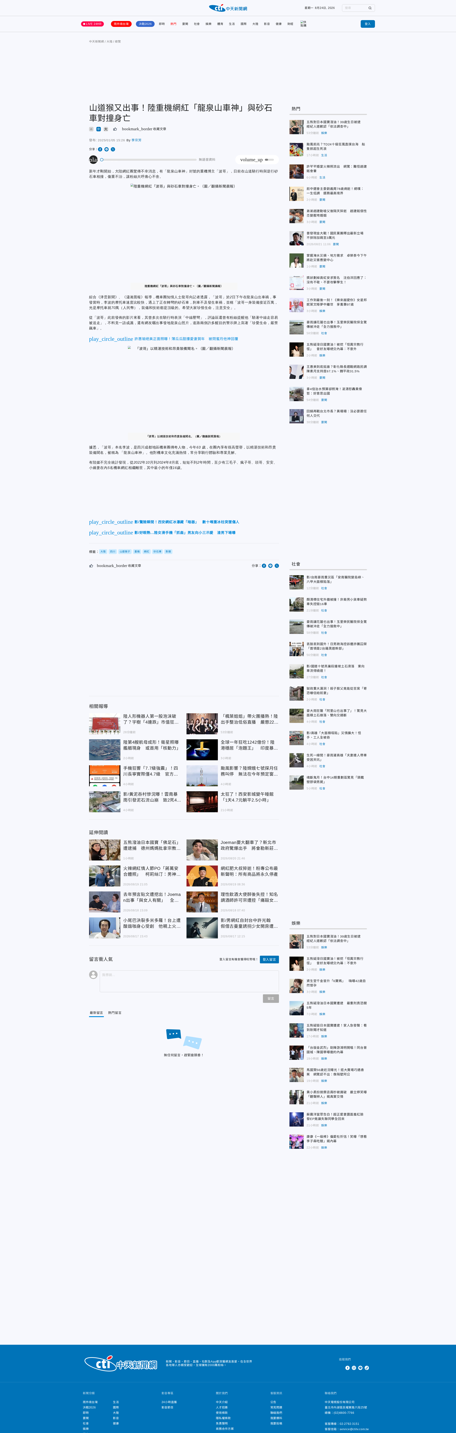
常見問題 (276, 1407)
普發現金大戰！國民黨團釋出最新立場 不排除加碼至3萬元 (296, 238)
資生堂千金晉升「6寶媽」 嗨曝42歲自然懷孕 (296, 986)
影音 (267, 23)
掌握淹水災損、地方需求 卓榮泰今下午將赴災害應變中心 (296, 260)
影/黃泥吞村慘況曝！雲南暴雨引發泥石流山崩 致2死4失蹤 (104, 801)
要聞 (185, 23)
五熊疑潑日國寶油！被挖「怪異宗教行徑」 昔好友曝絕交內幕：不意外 (296, 349)
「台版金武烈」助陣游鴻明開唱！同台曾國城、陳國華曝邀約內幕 (296, 1053)
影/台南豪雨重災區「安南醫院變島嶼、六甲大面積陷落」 (296, 582)
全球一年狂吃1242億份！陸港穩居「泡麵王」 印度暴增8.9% (202, 749)
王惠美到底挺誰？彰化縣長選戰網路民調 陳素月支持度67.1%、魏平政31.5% (296, 372)
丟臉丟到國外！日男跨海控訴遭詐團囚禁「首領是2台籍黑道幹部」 (296, 649)
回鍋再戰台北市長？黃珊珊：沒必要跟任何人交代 (296, 416)
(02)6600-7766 (344, 1412)
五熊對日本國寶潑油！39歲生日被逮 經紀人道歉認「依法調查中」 (296, 127)
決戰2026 (145, 23)
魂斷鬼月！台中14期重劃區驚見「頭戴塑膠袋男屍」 (296, 782)
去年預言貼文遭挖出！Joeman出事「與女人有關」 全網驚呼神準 (104, 901)
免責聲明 (222, 1423)
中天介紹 (222, 1402)
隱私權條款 (223, 1418)
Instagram (354, 1368)
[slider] (148, 160)
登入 (368, 23)
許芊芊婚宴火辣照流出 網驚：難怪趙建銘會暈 (296, 171)
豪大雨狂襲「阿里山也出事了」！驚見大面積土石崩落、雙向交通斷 (296, 716)
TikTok (367, 1368)
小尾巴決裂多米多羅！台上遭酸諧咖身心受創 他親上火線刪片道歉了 (104, 927)
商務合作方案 (225, 1428)
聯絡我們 (276, 1412)
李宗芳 (136, 140)
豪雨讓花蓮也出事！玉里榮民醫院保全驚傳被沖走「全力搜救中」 (296, 327)
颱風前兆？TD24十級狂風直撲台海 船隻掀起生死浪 (296, 149)
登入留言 (269, 959)
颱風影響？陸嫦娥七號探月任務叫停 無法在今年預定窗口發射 (202, 775)
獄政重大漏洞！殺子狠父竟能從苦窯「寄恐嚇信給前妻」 (296, 693)
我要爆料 (276, 1418)
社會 (197, 23)
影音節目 (167, 1407)
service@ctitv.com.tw (354, 1429)
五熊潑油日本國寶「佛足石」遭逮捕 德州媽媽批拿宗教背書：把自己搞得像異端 (104, 849)
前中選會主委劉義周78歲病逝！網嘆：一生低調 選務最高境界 (296, 194)
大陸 (255, 23)
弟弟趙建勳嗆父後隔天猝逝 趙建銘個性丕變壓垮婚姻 (296, 216)
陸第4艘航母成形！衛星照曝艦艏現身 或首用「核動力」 (104, 749)
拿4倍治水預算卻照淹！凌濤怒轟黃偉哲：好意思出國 (296, 394)
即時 (162, 23)
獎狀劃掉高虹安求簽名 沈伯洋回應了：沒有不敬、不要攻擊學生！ (296, 283)
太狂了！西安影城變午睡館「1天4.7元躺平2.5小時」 (202, 801)
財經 (290, 23)
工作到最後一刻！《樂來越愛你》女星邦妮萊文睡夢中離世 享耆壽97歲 (296, 305)
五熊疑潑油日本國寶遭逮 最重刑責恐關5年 (296, 1008)
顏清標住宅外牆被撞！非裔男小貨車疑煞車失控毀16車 (296, 604)
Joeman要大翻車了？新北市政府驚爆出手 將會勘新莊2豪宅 (202, 849)
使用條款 (222, 1412)
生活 (232, 23)
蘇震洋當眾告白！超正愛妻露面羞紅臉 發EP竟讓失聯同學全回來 (296, 1119)
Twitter (341, 1368)
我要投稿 (276, 1423)
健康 (279, 23)
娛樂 (209, 23)
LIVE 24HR (94, 23)
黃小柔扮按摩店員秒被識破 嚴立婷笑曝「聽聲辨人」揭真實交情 (296, 1097)
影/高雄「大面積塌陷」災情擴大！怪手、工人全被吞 (296, 738)
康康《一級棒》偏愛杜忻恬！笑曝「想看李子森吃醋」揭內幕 (296, 1142)
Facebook (347, 1368)
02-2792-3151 (349, 1423)
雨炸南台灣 (121, 23)
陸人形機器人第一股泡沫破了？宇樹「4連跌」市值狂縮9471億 (104, 723)
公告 (273, 1402)
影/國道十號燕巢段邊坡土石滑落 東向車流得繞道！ (296, 671)
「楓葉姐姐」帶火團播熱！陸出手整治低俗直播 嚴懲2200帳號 (202, 723)
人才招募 (222, 1407)
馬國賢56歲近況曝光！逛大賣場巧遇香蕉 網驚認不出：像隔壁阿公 (296, 1075)
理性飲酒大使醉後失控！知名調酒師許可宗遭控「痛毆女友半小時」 (202, 901)
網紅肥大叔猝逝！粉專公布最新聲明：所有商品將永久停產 (202, 875)
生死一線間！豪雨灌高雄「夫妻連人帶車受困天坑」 (296, 760)
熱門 (173, 23)
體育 (220, 23)
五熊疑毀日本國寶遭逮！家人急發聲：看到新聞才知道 (296, 1030)
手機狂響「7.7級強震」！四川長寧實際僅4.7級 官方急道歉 (104, 775)
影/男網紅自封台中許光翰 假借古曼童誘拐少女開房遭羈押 (202, 927)
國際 (244, 23)
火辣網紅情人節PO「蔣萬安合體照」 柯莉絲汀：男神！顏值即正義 (104, 875)
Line (360, 1368)
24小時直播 (169, 1402)
